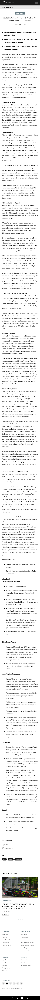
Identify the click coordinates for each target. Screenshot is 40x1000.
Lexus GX (10, 859)
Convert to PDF (9, 848)
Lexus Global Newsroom (27, 945)
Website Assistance (26, 965)
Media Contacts (25, 962)
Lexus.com (4, 937)
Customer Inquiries (26, 960)
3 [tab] (21, 919)
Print (7, 844)
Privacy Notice (6, 968)
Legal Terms (5, 960)
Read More (5, 915)
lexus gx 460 (18, 859)
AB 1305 (4, 970)
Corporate (9, 7)
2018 (4, 859)
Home (3, 7)
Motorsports (7, 901)
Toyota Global (24, 937)
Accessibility (5, 965)
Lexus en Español (6, 945)
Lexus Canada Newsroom (27, 950)
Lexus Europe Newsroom (27, 948)
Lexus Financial (6, 940)
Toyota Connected (25, 940)
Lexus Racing (5, 942)
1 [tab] (18, 919)
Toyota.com (5, 934)
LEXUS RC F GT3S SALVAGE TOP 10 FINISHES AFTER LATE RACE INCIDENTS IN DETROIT (18, 906)
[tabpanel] (20, 897)
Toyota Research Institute (27, 942)
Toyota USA (24, 934)
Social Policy (5, 962)
